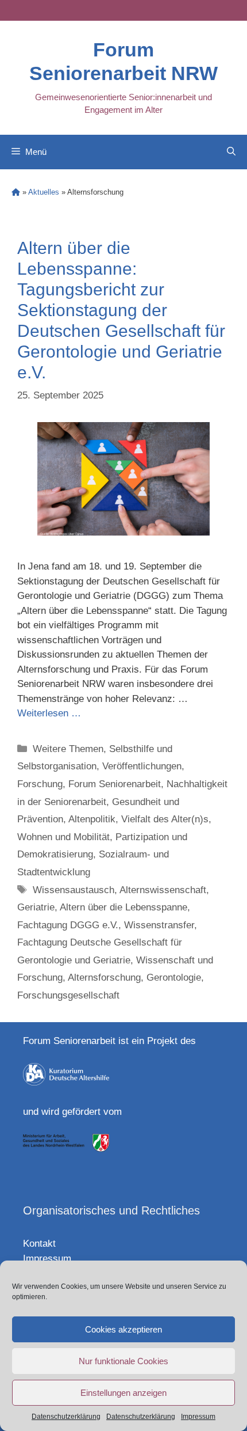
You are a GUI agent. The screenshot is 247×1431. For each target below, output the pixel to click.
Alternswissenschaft (162, 890)
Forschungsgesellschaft (68, 995)
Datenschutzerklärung (66, 1417)
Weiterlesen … (49, 713)
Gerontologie (173, 977)
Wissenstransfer (159, 925)
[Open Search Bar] (231, 152)
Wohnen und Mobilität (63, 837)
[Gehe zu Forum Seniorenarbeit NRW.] (15, 192)
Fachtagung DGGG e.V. (67, 925)
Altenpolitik (91, 819)
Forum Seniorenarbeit (114, 784)
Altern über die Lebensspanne (123, 907)
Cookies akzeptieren (123, 1329)
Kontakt (39, 1243)
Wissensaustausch (73, 890)
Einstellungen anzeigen (123, 1393)
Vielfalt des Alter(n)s (165, 819)
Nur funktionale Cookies (123, 1361)
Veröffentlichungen (142, 766)
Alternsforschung (104, 977)
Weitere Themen (68, 748)
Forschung (40, 784)
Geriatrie (36, 907)
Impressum (198, 1417)
